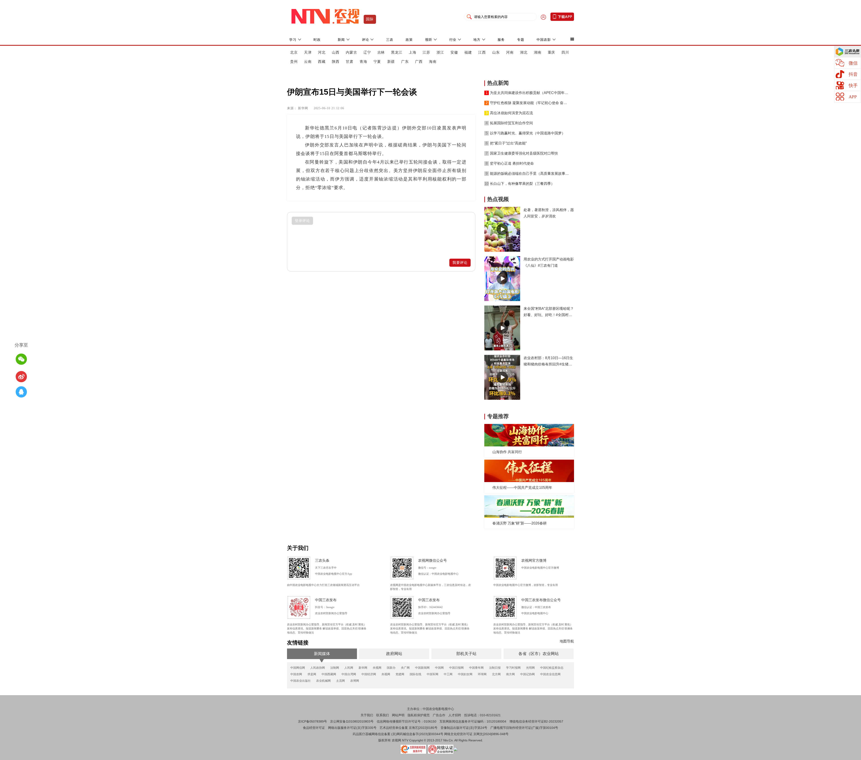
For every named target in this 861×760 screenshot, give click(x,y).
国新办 (391, 667)
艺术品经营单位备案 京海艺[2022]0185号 (408, 727)
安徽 (454, 52)
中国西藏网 (329, 674)
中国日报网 (456, 667)
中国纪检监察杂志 (551, 667)
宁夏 (377, 61)
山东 (496, 52)
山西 (335, 52)
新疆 (391, 61)
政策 (409, 39)
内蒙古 (351, 52)
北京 (294, 52)
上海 (412, 52)
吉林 (381, 52)
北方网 (496, 674)
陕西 (335, 61)
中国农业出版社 (300, 680)
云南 (308, 61)
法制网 (334, 667)
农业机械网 (323, 680)
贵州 (294, 61)
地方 (477, 39)
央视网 (377, 667)
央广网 (405, 667)
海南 (433, 61)
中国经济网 (368, 674)
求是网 (311, 674)
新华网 (363, 667)
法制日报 (495, 667)
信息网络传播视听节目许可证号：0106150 (406, 721)
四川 (565, 52)
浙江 (440, 52)
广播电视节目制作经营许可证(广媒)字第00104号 (524, 727)
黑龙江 (396, 52)
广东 (405, 61)
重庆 (551, 52)
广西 (419, 61)
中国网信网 (297, 667)
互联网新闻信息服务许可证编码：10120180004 (472, 721)
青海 (363, 61)
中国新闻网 (422, 667)
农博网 (354, 680)
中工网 (448, 674)
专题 (520, 39)
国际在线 (415, 674)
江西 (482, 52)
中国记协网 (527, 674)
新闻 (341, 39)
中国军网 (432, 674)
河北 (322, 52)
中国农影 (544, 39)
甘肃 (349, 61)
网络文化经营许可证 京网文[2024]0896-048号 (476, 734)
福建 (468, 52)
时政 (317, 39)
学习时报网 (513, 667)
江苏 (426, 52)
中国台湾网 (348, 674)
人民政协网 (317, 667)
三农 (389, 39)
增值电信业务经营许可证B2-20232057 (536, 721)
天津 (308, 52)
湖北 (524, 52)
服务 (501, 39)
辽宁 (367, 52)
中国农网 (296, 674)
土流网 (340, 680)
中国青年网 (476, 667)
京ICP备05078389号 (312, 721)
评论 (365, 39)
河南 (510, 52)
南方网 (510, 674)
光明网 (530, 667)
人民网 (348, 667)
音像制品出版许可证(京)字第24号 (464, 727)
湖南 (537, 52)
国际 (370, 19)
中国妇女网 (465, 674)
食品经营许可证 (314, 727)
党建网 (400, 674)
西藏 (322, 61)
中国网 (439, 667)
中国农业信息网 (550, 674)
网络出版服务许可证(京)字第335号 (352, 727)
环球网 (482, 674)
